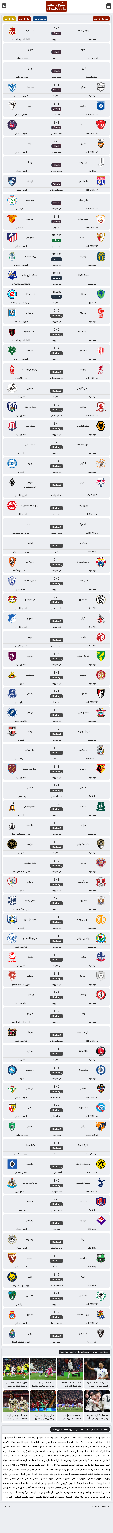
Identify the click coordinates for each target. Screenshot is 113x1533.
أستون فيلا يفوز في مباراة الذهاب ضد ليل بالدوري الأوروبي (97, 1386)
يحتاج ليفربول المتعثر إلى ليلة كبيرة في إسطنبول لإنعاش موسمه (44, 1418)
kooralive (95, 1506)
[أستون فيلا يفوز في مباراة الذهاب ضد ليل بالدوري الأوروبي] (97, 1369)
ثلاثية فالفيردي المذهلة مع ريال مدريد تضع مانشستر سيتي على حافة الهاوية (43, 1386)
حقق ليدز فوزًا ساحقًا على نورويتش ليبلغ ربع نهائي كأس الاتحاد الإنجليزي (16, 1386)
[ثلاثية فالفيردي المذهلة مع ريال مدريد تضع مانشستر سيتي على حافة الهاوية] (43, 1369)
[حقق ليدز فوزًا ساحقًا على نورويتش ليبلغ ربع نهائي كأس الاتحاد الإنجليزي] (16, 1369)
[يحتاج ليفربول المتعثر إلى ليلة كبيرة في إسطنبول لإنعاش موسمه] (43, 1401)
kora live (105, 1506)
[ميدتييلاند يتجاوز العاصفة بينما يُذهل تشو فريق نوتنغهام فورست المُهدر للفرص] (70, 1369)
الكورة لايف (7, 1506)
